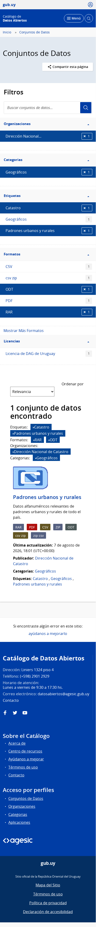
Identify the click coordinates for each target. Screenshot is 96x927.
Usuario (85, 107)
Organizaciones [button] (17, 123)
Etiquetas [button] (12, 195)
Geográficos (48, 172)
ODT (48, 289)
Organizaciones (21, 806)
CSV (48, 266)
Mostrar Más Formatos (23, 330)
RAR (48, 312)
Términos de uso (23, 767)
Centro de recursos (25, 751)
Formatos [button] (12, 254)
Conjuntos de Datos (34, 32)
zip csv (38, 535)
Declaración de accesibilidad (48, 911)
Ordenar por (73, 383)
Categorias (17, 814)
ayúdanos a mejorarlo (48, 633)
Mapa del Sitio (48, 885)
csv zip (48, 277)
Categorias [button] (13, 159)
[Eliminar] (33, 427)
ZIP (58, 527)
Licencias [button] (12, 341)
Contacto (16, 775)
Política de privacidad (48, 902)
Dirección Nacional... (48, 136)
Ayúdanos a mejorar (26, 759)
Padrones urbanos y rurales (48, 230)
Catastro (48, 207)
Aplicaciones (19, 822)
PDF (48, 300)
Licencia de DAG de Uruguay (48, 353)
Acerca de (17, 743)
